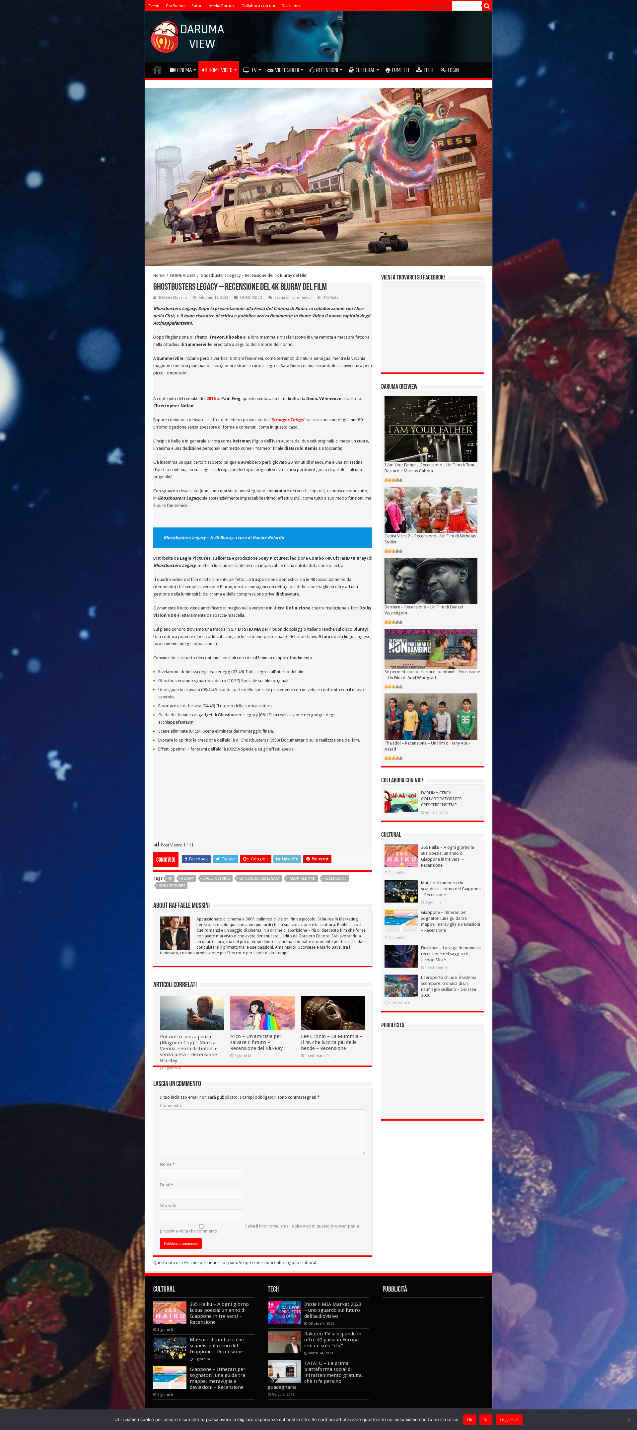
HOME (157, 69)
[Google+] (420, 6)
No (485, 1419)
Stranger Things (287, 419)
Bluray (187, 878)
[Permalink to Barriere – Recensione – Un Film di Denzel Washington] (431, 580)
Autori (197, 6)
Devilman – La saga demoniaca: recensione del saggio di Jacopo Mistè (451, 953)
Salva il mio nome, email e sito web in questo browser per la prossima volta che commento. (259, 1228)
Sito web (168, 1205)
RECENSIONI (327, 70)
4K (170, 878)
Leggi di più (509, 1419)
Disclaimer (291, 6)
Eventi (154, 6)
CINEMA (184, 70)
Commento (170, 1105)
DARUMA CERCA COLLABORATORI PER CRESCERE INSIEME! (441, 798)
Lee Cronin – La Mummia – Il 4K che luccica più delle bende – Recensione (331, 1042)
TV (254, 70)
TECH (428, 70)
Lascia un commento (293, 297)
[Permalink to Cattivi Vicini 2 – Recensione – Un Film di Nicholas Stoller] (431, 509)
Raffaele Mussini (173, 297)
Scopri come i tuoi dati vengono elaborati (278, 1262)
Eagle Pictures (216, 878)
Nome (167, 1164)
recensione (335, 878)
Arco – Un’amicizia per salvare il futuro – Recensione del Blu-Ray (256, 1042)
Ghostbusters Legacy (259, 878)
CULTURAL (365, 70)
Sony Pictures (172, 886)
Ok (469, 1419)
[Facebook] (427, 6)
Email (166, 1184)
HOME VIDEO (221, 70)
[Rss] (412, 6)
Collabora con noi (258, 6)
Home (159, 275)
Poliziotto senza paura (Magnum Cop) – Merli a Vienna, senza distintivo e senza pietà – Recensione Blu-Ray (189, 1049)
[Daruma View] (188, 35)
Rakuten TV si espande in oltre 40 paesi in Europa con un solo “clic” (332, 1340)
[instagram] (447, 6)
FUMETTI (400, 70)
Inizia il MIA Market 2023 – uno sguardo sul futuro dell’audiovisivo (332, 1310)
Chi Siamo (175, 6)
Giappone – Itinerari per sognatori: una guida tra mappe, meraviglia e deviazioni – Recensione (218, 1378)
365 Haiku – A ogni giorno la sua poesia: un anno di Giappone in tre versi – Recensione (219, 1313)
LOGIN (453, 70)
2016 (211, 398)
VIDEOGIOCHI (287, 70)
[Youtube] (440, 6)
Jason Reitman (302, 878)
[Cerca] (487, 6)
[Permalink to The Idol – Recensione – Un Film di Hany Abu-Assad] (431, 716)
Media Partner (222, 6)
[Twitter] (433, 6)
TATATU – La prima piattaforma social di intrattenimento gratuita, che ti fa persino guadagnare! (315, 1375)
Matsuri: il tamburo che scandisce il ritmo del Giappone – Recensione (451, 888)
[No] (628, 1419)
